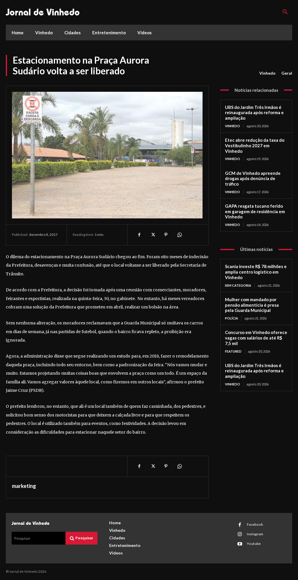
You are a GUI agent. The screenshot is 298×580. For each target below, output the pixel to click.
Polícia (231, 318)
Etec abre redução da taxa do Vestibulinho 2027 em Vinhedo (254, 145)
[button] (285, 12)
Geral (286, 73)
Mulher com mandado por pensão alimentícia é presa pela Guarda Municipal (252, 305)
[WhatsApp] (179, 234)
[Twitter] (152, 234)
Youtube (254, 543)
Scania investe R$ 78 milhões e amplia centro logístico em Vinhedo (256, 272)
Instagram (255, 534)
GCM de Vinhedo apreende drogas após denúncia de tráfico (253, 178)
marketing (24, 486)
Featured (233, 351)
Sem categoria (238, 285)
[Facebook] (139, 234)
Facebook (255, 524)
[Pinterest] (166, 234)
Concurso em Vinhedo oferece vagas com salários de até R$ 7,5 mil (256, 338)
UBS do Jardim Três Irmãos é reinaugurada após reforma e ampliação (254, 113)
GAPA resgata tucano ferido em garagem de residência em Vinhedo (255, 211)
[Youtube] (239, 544)
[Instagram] (239, 534)
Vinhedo (267, 73)
